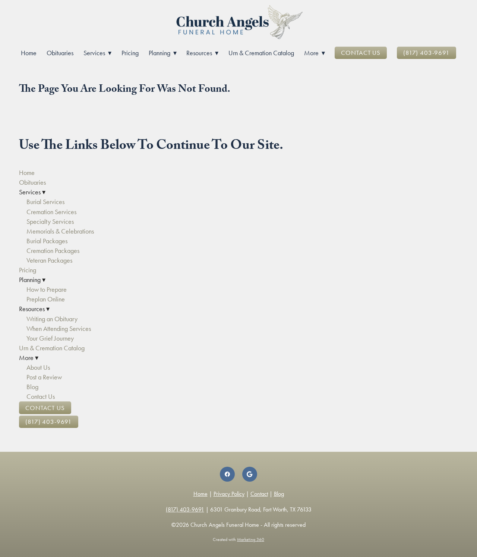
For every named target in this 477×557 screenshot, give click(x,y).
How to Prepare (46, 289)
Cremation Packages (52, 251)
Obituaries (60, 53)
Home (29, 53)
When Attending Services (58, 329)
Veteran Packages (49, 260)
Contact (259, 493)
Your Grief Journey (50, 338)
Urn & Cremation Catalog (261, 53)
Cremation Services (51, 212)
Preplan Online (45, 299)
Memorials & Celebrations (60, 231)
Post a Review (44, 377)
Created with (238, 539)
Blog (32, 387)
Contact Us (360, 52)
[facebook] (227, 474)
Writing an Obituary (52, 319)
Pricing (130, 53)
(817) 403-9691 (426, 52)
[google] (249, 474)
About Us (38, 367)
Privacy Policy (229, 493)
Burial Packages (46, 241)
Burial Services (45, 202)
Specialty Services (50, 222)
